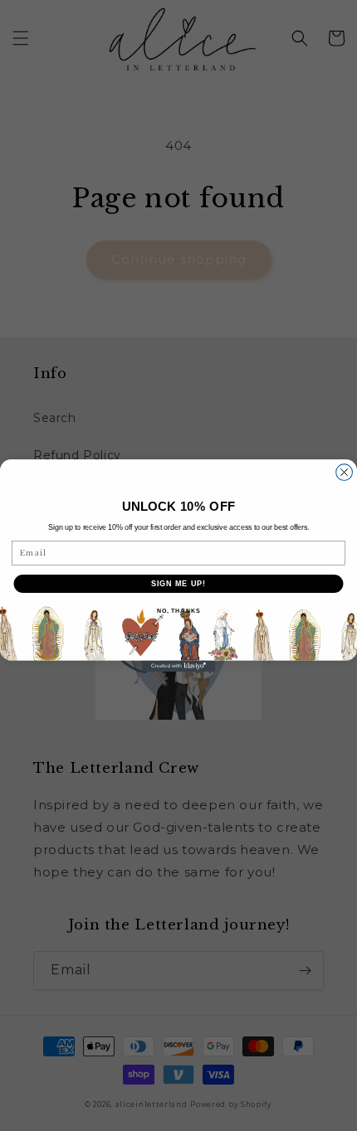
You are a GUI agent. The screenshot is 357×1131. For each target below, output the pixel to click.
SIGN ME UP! (179, 583)
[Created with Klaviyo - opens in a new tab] (178, 666)
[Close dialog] (344, 472)
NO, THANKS (178, 611)
